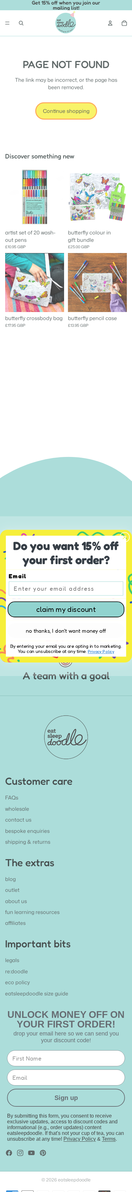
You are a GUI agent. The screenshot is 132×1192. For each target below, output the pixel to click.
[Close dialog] (124, 537)
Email (17, 575)
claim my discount (66, 609)
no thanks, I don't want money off (66, 630)
